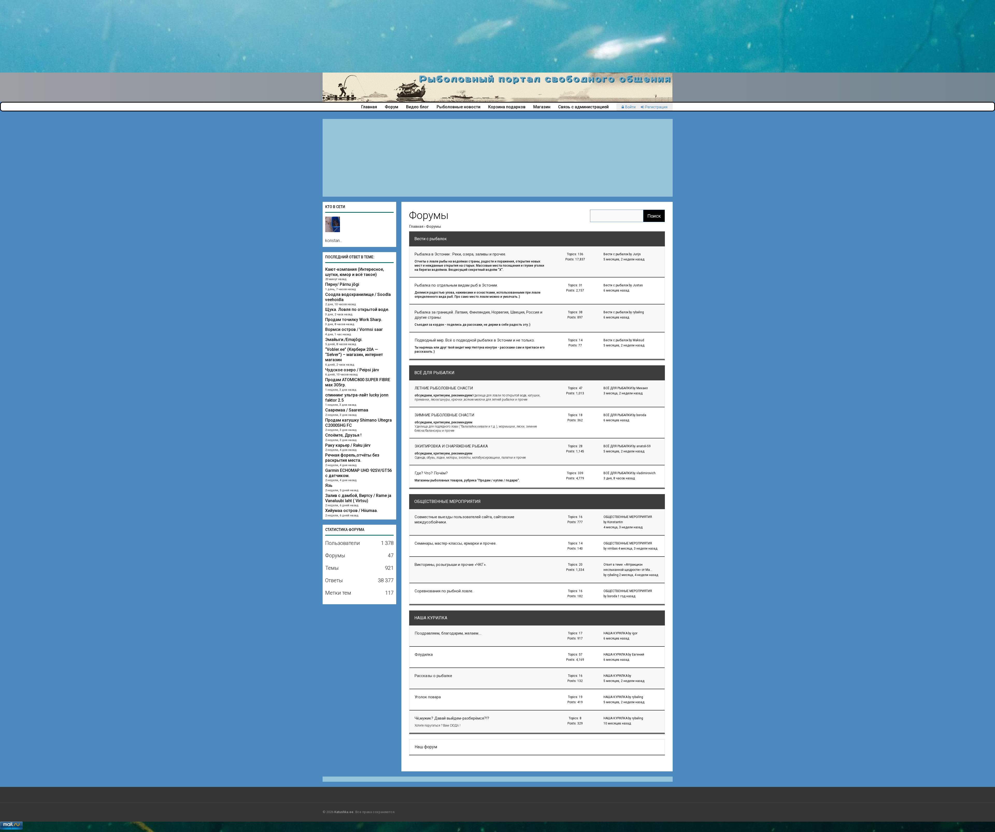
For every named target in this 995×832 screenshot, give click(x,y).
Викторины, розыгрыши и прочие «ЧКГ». (450, 564)
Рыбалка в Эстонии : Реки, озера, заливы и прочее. (460, 254)
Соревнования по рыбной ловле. (444, 591)
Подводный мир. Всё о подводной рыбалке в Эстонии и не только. (475, 340)
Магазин (541, 106)
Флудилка (424, 654)
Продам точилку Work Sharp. (353, 319)
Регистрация (656, 107)
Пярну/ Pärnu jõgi (342, 284)
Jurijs (637, 254)
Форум (391, 106)
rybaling (638, 312)
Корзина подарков (506, 106)
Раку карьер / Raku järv (348, 445)
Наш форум (426, 746)
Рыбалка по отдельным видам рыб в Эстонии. (456, 285)
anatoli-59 (643, 446)
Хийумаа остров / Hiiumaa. (351, 510)
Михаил (642, 388)
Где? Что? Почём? (431, 473)
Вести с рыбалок (430, 238)
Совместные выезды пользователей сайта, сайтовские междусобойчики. (464, 519)
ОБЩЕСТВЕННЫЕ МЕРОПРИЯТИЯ (447, 501)
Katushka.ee (343, 812)
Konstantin (615, 522)
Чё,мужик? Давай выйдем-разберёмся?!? (452, 718)
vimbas (612, 548)
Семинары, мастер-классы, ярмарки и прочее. (455, 543)
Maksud (638, 340)
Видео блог (417, 106)
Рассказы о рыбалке (433, 675)
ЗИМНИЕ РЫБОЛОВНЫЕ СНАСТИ (444, 415)
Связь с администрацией (583, 106)
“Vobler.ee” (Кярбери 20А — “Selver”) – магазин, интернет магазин (354, 354)
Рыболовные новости (458, 106)
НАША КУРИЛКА (430, 617)
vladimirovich (646, 473)
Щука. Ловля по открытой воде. (357, 309)
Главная (369, 106)
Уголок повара (428, 697)
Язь (328, 485)
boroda (641, 415)
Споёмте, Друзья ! (343, 435)
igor (634, 633)
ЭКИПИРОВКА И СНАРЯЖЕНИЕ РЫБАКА (451, 446)
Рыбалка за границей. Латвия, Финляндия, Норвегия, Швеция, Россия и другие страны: (478, 315)
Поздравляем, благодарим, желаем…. (448, 633)
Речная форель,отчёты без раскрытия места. (352, 458)
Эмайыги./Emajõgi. (344, 339)
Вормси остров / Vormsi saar (354, 329)
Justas (638, 285)
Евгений (638, 654)
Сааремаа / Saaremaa (346, 410)
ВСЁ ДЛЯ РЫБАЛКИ (434, 372)
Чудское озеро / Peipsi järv (352, 369)
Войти (630, 107)
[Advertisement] (155, 36)
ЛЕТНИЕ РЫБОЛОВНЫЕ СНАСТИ (444, 388)
